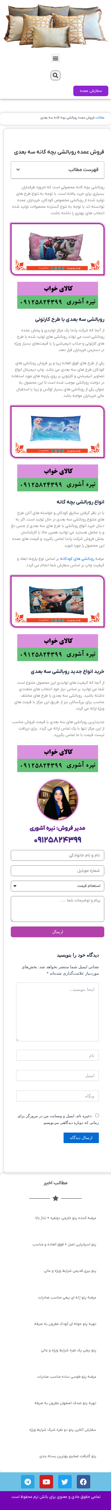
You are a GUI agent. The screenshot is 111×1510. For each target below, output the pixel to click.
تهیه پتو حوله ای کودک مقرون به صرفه (65, 1324)
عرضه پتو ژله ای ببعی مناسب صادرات (67, 1297)
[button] (55, 58)
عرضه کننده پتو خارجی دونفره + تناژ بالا (65, 1218)
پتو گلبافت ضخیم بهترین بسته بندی (67, 1456)
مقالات (99, 118)
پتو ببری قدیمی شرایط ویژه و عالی (70, 1270)
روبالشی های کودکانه (77, 558)
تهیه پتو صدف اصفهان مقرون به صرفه (65, 1403)
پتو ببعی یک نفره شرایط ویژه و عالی (68, 1350)
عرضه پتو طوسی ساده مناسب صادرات (66, 1376)
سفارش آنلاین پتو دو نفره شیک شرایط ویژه (62, 1429)
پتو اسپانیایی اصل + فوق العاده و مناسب (64, 1244)
